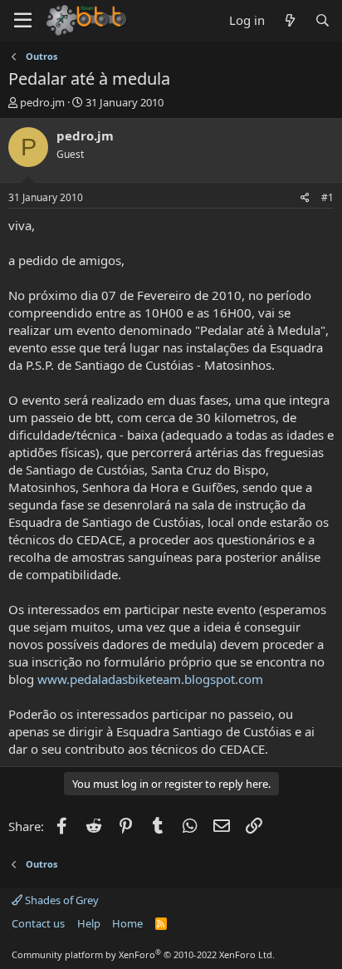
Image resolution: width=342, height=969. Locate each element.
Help (88, 923)
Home (127, 923)
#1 (327, 197)
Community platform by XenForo (143, 954)
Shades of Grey (60, 900)
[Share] (305, 198)
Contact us (38, 923)
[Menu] (22, 21)
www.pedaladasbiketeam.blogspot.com (150, 679)
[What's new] (289, 20)
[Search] (322, 20)
